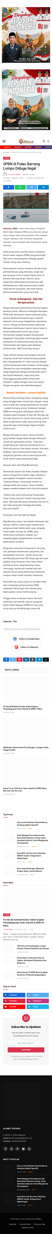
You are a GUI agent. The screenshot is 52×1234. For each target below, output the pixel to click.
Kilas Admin (15, 174)
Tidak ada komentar (36, 178)
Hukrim (6, 158)
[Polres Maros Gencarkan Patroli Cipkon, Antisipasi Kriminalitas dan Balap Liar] (9, 960)
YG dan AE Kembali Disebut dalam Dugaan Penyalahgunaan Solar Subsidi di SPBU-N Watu (23, 922)
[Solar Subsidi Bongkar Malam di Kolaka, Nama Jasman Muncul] (9, 871)
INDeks (17, 147)
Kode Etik (12, 1224)
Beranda (6, 152)
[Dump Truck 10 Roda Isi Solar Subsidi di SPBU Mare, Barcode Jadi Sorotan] (26, 771)
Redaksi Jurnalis (28, 1227)
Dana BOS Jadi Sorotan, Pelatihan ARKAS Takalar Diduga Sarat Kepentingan (31, 855)
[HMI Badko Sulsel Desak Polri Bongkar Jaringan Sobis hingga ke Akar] (26, 730)
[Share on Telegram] (43, 187)
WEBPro (39, 1219)
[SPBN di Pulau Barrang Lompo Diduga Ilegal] (26, 208)
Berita (7, 147)
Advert (28, 147)
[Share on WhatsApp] (20, 187)
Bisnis (38, 147)
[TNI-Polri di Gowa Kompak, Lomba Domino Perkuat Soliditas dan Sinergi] (9, 948)
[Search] (44, 141)
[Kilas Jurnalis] (26, 141)
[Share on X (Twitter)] (31, 187)
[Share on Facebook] (8, 187)
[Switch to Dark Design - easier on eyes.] (48, 141)
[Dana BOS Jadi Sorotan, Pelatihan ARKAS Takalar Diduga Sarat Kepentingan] (9, 856)
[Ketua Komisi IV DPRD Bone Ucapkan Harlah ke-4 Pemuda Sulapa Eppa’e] (9, 975)
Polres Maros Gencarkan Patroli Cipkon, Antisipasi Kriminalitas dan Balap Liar (31, 960)
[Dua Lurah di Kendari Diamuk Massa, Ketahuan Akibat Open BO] (9, 825)
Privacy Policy (25, 1059)
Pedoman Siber (39, 1224)
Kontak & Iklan (25, 1224)
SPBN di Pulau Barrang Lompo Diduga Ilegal (22, 629)
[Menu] (4, 141)
